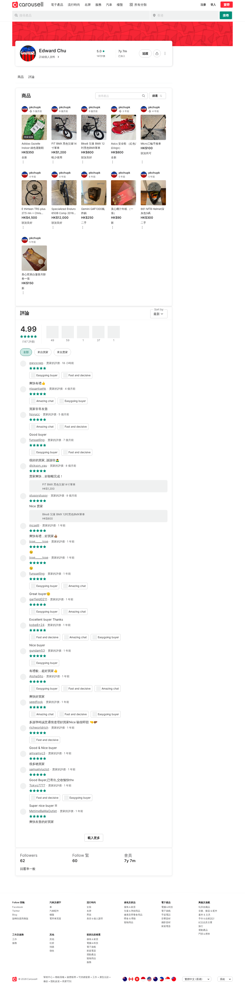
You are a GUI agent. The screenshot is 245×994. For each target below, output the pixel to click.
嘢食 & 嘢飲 (130, 918)
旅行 (200, 926)
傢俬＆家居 (92, 939)
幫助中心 (48, 977)
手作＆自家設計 (206, 918)
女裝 (89, 907)
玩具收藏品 (204, 907)
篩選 (155, 95)
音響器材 (166, 918)
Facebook (17, 907)
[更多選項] (165, 53)
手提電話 (166, 914)
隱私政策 (55, 981)
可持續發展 (84, 977)
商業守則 (66, 981)
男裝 (89, 914)
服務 (14, 943)
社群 (52, 943)
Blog (14, 914)
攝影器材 (166, 922)
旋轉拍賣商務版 (20, 918)
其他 (52, 939)
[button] (52, 57)
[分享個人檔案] (157, 53)
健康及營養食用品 (133, 914)
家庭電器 (91, 950)
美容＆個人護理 (95, 918)
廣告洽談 (104, 977)
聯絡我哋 (59, 977)
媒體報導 (71, 977)
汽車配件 (54, 910)
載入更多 (94, 838)
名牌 (89, 910)
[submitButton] (226, 15)
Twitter (16, 910)
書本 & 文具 (204, 914)
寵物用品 (91, 958)
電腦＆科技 (92, 943)
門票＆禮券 (204, 933)
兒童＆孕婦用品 (132, 910)
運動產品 (91, 954)
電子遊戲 (91, 946)
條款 (45, 981)
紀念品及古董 (205, 922)
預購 (52, 946)
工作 (14, 939)
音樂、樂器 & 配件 (207, 910)
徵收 (52, 950)
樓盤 (52, 914)
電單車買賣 (55, 918)
